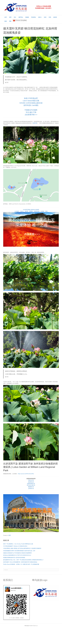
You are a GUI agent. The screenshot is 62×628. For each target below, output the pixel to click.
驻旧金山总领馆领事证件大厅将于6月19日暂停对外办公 (17, 555)
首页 (5, 17)
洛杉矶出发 (31, 482)
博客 (10, 21)
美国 (9, 535)
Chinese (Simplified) (21, 20)
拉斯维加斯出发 (31, 483)
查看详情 (35, 123)
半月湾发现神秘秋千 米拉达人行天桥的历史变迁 (15, 546)
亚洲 (50, 17)
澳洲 (5, 21)
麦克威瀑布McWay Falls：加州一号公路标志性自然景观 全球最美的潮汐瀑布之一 (23, 559)
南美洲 (55, 17)
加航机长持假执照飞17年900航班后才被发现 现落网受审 (17, 553)
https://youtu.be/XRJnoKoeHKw (26, 473)
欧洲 (45, 17)
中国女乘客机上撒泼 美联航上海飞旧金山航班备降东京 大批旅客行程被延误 (22, 548)
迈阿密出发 (31, 488)
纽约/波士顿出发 (31, 485)
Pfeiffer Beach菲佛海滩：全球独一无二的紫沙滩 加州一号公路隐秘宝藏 (21, 564)
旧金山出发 (31, 480)
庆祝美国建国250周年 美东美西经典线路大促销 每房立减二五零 (19, 550)
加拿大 (40, 17)
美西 (10, 17)
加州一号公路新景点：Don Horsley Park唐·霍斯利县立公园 (18, 543)
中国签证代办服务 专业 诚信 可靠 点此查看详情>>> (31, 112)
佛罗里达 (20, 17)
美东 (15, 17)
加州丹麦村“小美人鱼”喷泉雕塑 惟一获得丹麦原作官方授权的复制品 (20, 562)
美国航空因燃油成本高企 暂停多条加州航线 (14, 557)
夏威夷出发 (31, 486)
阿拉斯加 (33, 17)
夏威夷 (27, 17)
